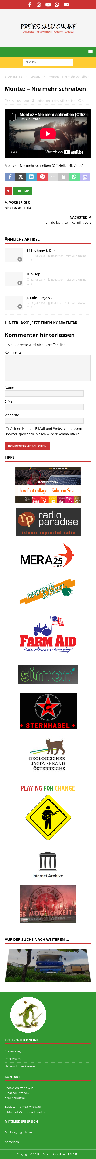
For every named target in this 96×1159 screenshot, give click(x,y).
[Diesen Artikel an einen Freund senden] (53, 177)
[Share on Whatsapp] (74, 177)
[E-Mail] (66, 4)
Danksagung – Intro (18, 1132)
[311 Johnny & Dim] (14, 255)
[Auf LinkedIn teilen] (31, 177)
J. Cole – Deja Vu (39, 297)
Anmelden (12, 1142)
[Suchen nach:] (48, 62)
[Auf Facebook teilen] (10, 177)
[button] (89, 51)
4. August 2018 (19, 100)
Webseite (12, 415)
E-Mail (9, 401)
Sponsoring (13, 1051)
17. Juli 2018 (38, 303)
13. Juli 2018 (38, 256)
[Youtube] (48, 4)
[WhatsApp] (57, 4)
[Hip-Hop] (14, 279)
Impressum (13, 1059)
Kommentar (14, 352)
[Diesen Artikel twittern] (20, 177)
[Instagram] (39, 4)
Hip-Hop (33, 274)
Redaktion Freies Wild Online (55, 100)
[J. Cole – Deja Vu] (14, 303)
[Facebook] (30, 4)
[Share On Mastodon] (85, 177)
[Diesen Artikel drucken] (63, 177)
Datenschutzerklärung (20, 1066)
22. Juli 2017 (38, 279)
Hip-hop (23, 191)
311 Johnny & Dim (41, 250)
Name (9, 387)
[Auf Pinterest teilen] (42, 177)
